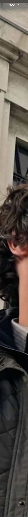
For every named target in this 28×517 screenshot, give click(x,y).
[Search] (23, 6)
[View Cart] (26, 6)
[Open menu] (2, 5)
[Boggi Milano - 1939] (14, 5)
